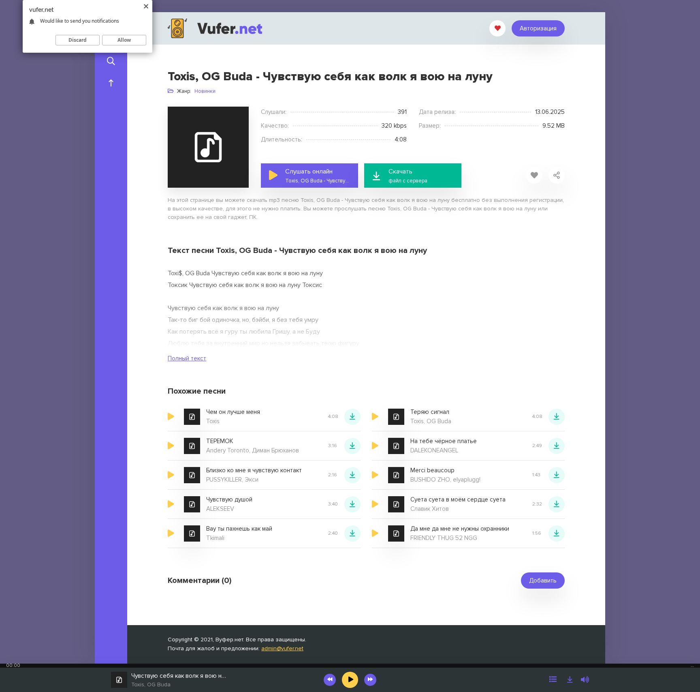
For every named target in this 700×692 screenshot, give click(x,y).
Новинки (205, 91)
